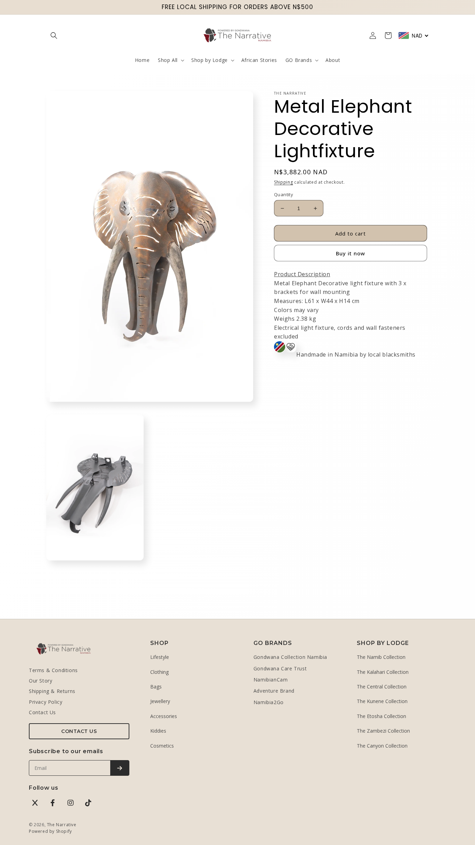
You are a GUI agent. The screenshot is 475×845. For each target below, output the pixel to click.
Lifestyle (159, 657)
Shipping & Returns (52, 691)
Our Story (40, 680)
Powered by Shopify (50, 831)
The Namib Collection (381, 657)
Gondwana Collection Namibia (290, 657)
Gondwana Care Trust (280, 668)
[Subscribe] (119, 767)
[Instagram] (70, 803)
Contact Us (42, 712)
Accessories (163, 716)
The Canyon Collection (382, 745)
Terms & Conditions (53, 670)
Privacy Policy (45, 702)
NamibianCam (270, 679)
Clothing (159, 672)
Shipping (283, 182)
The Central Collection (381, 686)
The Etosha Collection (381, 716)
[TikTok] (88, 803)
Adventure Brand (274, 690)
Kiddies (158, 730)
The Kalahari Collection (383, 672)
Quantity (283, 194)
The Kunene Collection (382, 701)
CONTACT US (79, 731)
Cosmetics (162, 745)
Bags (156, 686)
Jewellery (160, 701)
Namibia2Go (268, 702)
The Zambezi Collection (383, 730)
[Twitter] (35, 803)
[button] (54, 35)
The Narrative (62, 825)
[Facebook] (53, 803)
